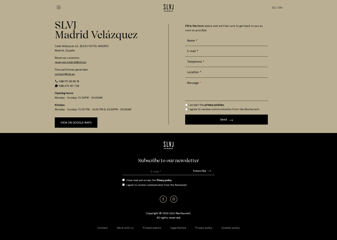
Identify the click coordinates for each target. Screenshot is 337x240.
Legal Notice (178, 227)
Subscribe (199, 170)
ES (274, 7)
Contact (102, 227)
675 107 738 (69, 86)
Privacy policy (203, 227)
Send (224, 119)
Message (194, 83)
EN (280, 7)
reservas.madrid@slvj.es (70, 62)
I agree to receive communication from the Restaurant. (224, 109)
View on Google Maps (76, 122)
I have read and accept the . (149, 180)
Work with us (125, 227)
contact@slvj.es (65, 74)
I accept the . (206, 104)
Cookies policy (230, 227)
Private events (152, 227)
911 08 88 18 (69, 81)
